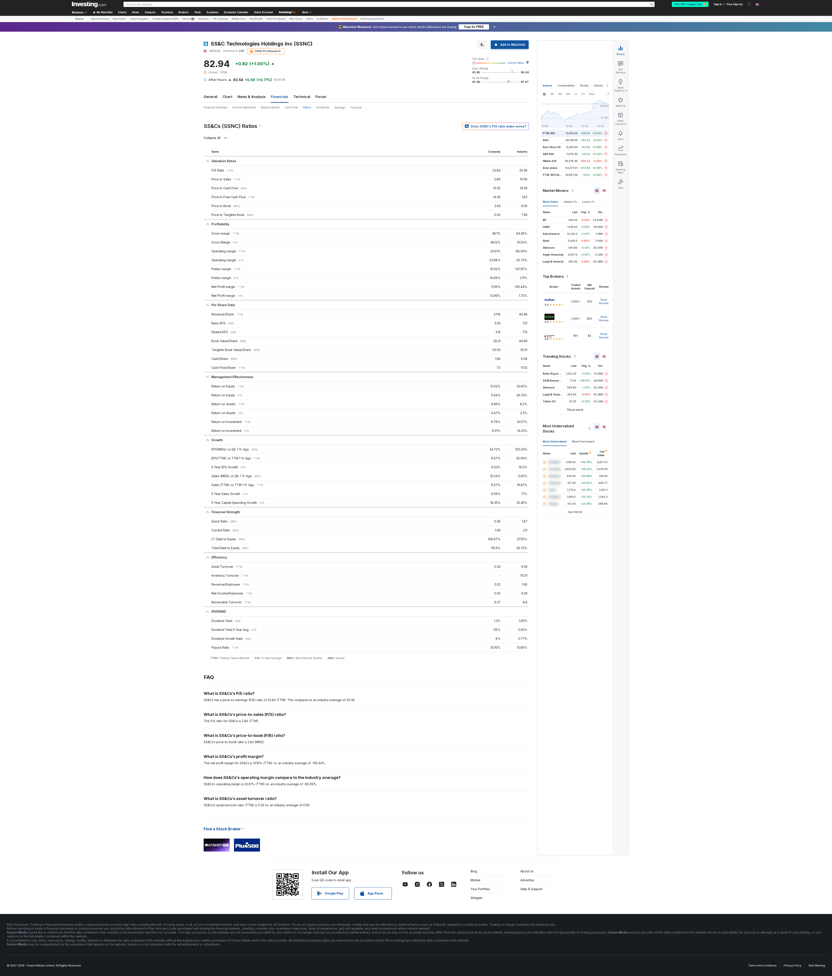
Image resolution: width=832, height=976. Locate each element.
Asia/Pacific (256, 18)
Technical (301, 97)
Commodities (566, 85)
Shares (79, 18)
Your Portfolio (480, 889)
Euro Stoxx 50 (552, 147)
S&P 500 (548, 154)
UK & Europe (220, 18)
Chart (227, 97)
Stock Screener (263, 12)
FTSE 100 (549, 133)
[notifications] (749, 4)
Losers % (588, 201)
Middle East (239, 18)
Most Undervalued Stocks (558, 428)
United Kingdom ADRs (165, 18)
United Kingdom (139, 18)
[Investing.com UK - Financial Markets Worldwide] (89, 4)
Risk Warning (817, 965)
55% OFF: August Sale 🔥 (690, 4)
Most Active (119, 18)
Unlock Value (515, 62)
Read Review (604, 301)
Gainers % (570, 201)
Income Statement (244, 107)
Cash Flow (291, 107)
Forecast (356, 107)
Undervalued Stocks (372, 18)
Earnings (340, 107)
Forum (320, 97)
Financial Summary (215, 107)
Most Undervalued (555, 441)
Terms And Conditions (762, 965)
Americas (203, 18)
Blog (474, 871)
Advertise (527, 880)
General (210, 97)
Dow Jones (550, 168)
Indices (547, 85)
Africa (309, 18)
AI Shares (322, 18)
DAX (546, 140)
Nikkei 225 (549, 161)
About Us (526, 871)
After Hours (295, 18)
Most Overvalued (583, 441)
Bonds (584, 85)
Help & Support (531, 889)
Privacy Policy (792, 965)
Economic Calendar (236, 12)
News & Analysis (251, 97)
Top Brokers (553, 276)
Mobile (475, 880)
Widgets (477, 898)
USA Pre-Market (276, 18)
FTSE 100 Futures (554, 174)
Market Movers (556, 190)
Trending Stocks (557, 356)
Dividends (322, 107)
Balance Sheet (270, 107)
